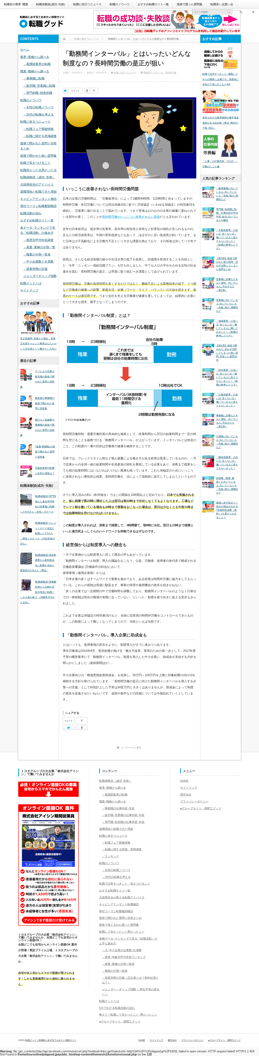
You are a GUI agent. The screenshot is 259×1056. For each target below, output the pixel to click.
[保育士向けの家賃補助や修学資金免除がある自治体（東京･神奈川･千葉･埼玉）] (220, 102)
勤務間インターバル (153, 72)
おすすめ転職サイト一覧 (153, 4)
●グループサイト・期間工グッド (119, 1021)
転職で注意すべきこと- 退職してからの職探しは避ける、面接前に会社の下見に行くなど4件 (220, 79)
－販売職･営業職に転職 (39, 85)
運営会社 (185, 794)
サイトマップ (29, 290)
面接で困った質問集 (189, 4)
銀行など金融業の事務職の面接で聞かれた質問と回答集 (37, 427)
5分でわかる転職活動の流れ (117, 1008)
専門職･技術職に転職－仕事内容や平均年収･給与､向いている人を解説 (227, 215)
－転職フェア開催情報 (38, 129)
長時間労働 (170, 72)
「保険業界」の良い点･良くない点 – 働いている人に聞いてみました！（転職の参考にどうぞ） (227, 328)
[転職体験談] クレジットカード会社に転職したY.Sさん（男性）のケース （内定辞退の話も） (38, 533)
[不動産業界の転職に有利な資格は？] (26, 471)
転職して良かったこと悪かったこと (121, 931)
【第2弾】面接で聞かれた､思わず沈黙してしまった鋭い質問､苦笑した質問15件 (227, 353)
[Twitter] (253, 12)
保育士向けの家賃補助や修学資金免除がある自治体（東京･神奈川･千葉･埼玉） (220, 122)
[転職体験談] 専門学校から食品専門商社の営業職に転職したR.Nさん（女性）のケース (38, 504)
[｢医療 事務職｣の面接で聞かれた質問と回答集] (26, 450)
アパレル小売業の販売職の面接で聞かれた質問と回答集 (37, 379)
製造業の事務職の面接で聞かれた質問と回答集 (44, 403)
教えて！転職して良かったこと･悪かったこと (128, 1014)
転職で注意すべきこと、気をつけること (124, 883)
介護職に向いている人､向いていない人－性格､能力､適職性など (227, 442)
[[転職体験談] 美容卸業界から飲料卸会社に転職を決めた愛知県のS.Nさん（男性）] (26, 558)
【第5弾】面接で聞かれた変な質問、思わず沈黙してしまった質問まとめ (227, 264)
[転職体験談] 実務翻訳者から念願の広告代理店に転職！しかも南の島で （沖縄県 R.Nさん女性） (38, 592)
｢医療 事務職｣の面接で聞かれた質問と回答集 (45, 451)
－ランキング (110, 856)
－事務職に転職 (34, 78)
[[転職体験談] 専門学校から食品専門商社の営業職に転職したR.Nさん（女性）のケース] (26, 500)
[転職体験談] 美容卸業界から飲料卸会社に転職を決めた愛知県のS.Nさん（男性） (38, 563)
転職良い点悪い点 (221, 4)
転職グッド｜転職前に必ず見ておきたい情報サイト (50, 1040)
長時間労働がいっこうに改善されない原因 (131, 216)
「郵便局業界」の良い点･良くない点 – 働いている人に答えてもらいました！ (227, 463)
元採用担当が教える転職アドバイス (121, 897)
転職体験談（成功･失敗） (37, 177)
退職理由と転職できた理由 (38, 191)
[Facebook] (87, 90)
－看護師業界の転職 (37, 64)
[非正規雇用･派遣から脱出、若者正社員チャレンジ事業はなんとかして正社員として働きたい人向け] (38, 323)
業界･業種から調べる (34, 57)
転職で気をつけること (35, 162)
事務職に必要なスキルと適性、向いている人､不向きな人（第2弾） (227, 421)
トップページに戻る (131, 747)
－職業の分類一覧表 (37, 254)
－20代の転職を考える (38, 114)
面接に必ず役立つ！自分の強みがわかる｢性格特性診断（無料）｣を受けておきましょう (227, 510)
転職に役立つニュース (87, 4)
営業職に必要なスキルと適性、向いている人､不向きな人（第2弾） (227, 285)
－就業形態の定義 (35, 269)
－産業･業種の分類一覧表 (118, 964)
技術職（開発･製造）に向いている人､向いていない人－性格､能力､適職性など (227, 485)
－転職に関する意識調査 (40, 136)
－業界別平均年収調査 (38, 240)
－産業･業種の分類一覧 (39, 247)
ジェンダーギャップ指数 (40, 276)
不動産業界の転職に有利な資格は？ (44, 471)
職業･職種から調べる (34, 71)
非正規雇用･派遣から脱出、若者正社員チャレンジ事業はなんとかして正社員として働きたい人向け (38, 343)
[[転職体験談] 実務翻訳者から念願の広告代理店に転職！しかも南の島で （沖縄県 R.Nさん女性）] (26, 585)
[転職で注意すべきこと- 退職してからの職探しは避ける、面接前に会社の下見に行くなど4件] (220, 58)
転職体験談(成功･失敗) (50, 4)
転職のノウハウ (120, 4)
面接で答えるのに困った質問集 (119, 924)
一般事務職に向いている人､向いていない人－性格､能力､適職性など (227, 194)
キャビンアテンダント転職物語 (119, 904)
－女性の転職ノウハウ (38, 107)
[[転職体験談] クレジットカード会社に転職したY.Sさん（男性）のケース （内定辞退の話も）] (26, 526)
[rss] (241, 12)
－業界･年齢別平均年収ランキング (124, 957)
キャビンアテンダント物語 (38, 199)
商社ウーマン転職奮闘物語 (38, 206)
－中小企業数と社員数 (38, 261)
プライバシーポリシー (194, 801)
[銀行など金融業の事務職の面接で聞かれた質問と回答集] (26, 423)
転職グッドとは (30, 283)
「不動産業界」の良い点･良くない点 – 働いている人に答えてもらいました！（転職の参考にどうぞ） (227, 239)
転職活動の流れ (30, 213)
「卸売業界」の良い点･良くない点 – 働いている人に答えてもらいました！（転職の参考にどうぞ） (227, 377)
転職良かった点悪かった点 (38, 170)
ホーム (24, 49)
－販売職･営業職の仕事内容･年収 (123, 815)
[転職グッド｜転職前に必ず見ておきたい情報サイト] (42, 22)
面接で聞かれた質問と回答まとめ (120, 918)
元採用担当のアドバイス (37, 184)
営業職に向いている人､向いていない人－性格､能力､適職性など (227, 306)
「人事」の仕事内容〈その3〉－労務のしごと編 (220, 164)
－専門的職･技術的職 (37, 93)
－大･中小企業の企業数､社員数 (122, 950)
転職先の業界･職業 (16, 4)
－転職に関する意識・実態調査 (122, 849)
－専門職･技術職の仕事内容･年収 (123, 822)
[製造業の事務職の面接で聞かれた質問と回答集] (26, 401)
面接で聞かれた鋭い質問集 (38, 155)
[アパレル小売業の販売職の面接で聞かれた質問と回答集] (26, 375)
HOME (184, 780)
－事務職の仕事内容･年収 (118, 808)
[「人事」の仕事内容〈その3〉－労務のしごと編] (220, 145)
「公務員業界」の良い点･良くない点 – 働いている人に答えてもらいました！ (227, 400)
